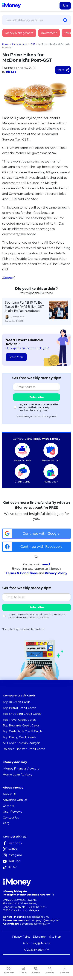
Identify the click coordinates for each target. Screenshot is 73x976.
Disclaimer (40, 936)
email (46, 564)
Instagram (14, 855)
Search (36, 973)
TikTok (11, 867)
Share (61, 70)
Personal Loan (22, 460)
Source (8, 278)
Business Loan (50, 460)
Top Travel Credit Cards (19, 719)
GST (33, 44)
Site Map (55, 936)
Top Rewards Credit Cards (21, 725)
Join (65, 5)
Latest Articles (19, 44)
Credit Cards (22, 481)
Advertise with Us (15, 800)
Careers (8, 806)
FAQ (6, 823)
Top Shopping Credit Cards (22, 713)
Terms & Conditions (22, 573)
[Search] (65, 20)
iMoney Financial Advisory (21, 768)
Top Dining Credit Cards (19, 737)
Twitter (12, 849)
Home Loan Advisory (17, 774)
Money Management (19, 33)
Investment (49, 33)
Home (5, 44)
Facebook (14, 843)
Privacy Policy (56, 573)
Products (9, 973)
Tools (23, 973)
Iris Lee (11, 71)
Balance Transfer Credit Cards (24, 749)
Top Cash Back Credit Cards (22, 731)
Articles (50, 973)
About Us (9, 794)
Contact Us (11, 817)
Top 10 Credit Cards (16, 702)
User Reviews (12, 811)
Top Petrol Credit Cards (19, 708)
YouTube (13, 861)
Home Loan (51, 481)
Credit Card (21, 37)
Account (64, 973)
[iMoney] (11, 5)
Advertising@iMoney (36, 943)
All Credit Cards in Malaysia (21, 743)
